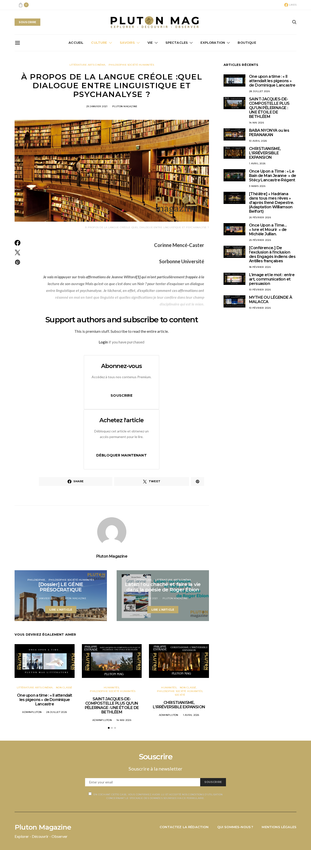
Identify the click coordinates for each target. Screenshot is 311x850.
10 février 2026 (260, 289)
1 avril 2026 (191, 715)
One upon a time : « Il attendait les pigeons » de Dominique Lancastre (44, 699)
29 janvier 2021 (97, 106)
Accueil (76, 42)
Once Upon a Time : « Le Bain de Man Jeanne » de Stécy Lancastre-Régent (272, 175)
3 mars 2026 (257, 186)
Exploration (212, 42)
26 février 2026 (260, 217)
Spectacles (176, 42)
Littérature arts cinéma (87, 64)
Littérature (143, 579)
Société (180, 694)
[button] (108, 727)
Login (103, 342)
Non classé (64, 687)
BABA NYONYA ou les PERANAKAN (269, 132)
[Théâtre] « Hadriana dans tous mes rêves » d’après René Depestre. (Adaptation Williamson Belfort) (271, 203)
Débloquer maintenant (121, 455)
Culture (99, 42)
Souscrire (121, 395)
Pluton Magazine (125, 106)
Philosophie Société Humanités (131, 64)
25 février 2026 (260, 240)
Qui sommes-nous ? (235, 827)
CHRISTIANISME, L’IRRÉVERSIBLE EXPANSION (179, 704)
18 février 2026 (260, 267)
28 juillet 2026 (56, 712)
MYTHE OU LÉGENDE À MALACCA (270, 299)
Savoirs (127, 42)
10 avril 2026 (258, 140)
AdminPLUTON (32, 712)
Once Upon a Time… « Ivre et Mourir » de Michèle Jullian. (268, 229)
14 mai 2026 (123, 720)
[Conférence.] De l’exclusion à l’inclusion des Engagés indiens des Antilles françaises (272, 254)
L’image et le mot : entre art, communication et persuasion (271, 279)
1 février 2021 (148, 598)
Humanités (111, 687)
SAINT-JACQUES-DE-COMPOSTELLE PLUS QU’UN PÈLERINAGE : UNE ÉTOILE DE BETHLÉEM (112, 705)
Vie (150, 42)
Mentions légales (279, 827)
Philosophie (36, 579)
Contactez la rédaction (184, 827)
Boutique (247, 42)
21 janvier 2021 (45, 598)
